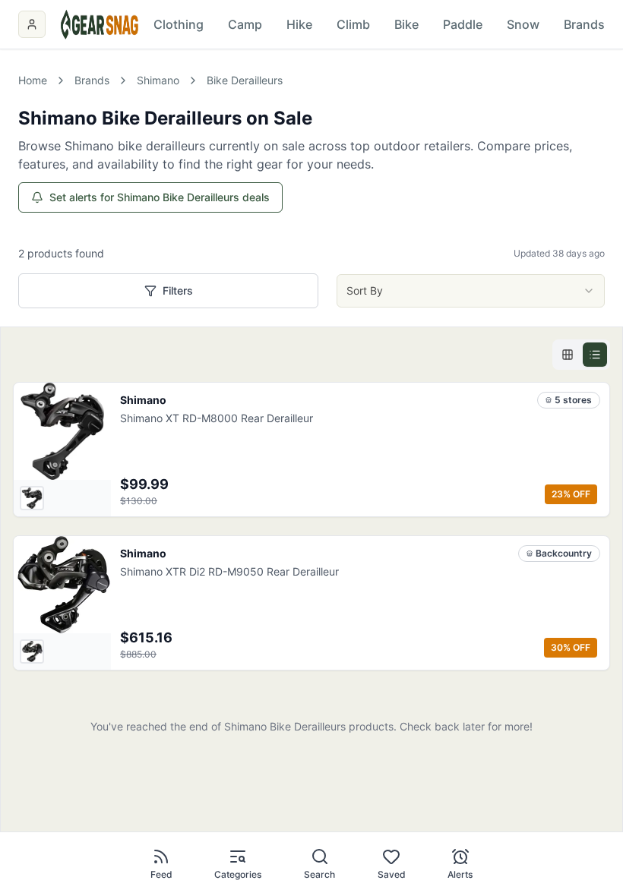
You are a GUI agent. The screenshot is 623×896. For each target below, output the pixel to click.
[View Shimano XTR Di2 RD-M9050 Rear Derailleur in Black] (32, 651)
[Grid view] (567, 354)
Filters (178, 290)
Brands (91, 80)
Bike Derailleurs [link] (245, 80)
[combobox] (471, 291)
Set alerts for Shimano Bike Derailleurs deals (159, 197)
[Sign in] (32, 24)
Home (32, 80)
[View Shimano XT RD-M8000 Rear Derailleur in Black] (32, 498)
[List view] (595, 354)
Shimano (158, 80)
